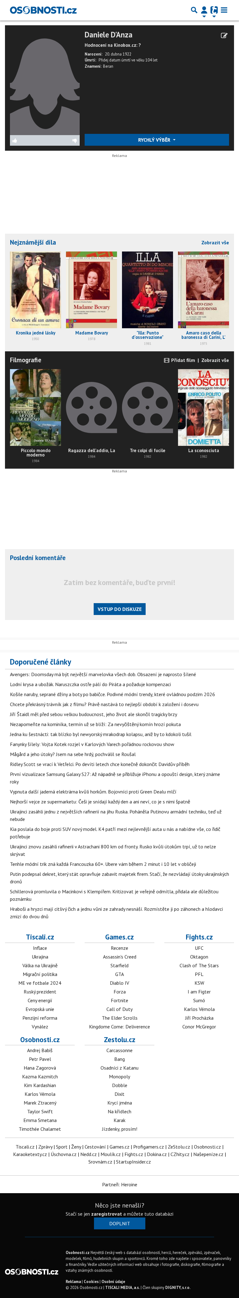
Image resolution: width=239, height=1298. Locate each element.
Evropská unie (40, 1009)
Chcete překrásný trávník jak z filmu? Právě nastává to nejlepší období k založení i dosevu (104, 704)
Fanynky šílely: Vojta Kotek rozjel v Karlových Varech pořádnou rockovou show (92, 744)
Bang (119, 1059)
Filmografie (25, 360)
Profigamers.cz (148, 1147)
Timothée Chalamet (40, 1129)
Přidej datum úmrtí (114, 60)
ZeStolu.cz (179, 1147)
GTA (119, 974)
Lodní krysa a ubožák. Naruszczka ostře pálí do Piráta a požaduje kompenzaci (90, 684)
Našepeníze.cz (208, 1154)
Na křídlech (119, 1111)
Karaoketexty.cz (30, 1154)
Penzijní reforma (39, 1018)
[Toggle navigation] (224, 9)
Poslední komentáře (38, 558)
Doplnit (119, 1223)
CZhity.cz (180, 1154)
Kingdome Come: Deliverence (119, 1026)
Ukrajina (40, 957)
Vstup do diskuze (120, 609)
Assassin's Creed (119, 957)
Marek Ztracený (40, 1103)
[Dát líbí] (27, 140)
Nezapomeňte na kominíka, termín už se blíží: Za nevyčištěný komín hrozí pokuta (95, 724)
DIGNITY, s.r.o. (177, 1287)
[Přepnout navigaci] (204, 9)
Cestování (95, 1147)
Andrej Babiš (40, 1050)
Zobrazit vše (215, 242)
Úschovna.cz (64, 1154)
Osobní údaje (113, 1281)
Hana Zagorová (40, 1068)
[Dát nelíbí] (62, 140)
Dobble (119, 1085)
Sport (62, 1147)
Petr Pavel (40, 1059)
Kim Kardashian (40, 1085)
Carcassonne (119, 1050)
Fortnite (119, 1000)
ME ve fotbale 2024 (39, 983)
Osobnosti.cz (40, 1039)
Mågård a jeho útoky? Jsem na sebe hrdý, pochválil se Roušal (73, 754)
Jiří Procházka (199, 1018)
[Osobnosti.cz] (43, 9)
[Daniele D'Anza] (45, 82)
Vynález (40, 1026)
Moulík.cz (111, 1154)
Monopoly (119, 1076)
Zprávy (45, 1147)
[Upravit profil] (224, 35)
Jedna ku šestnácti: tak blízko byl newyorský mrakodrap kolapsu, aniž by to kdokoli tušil (100, 734)
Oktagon (199, 957)
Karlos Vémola (199, 1009)
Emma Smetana (40, 1120)
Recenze (119, 948)
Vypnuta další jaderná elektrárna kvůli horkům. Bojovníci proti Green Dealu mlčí (93, 791)
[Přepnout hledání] (194, 9)
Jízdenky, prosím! (119, 1129)
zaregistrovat (106, 1214)
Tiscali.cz (40, 936)
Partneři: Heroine (119, 1184)
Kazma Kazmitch (40, 1076)
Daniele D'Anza (109, 34)
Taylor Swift (40, 1111)
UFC (199, 948)
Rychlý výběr (154, 140)
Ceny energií (40, 1000)
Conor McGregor (199, 1026)
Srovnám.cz (100, 1162)
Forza (120, 991)
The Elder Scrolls (120, 1018)
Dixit (119, 1094)
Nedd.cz (88, 1154)
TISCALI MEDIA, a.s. (122, 1287)
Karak (119, 1120)
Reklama (73, 1281)
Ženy (76, 1147)
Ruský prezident (40, 991)
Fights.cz (199, 936)
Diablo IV (119, 983)
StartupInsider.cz (133, 1162)
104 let (151, 60)
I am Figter (199, 991)
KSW (199, 983)
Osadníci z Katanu (119, 1068)
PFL (199, 974)
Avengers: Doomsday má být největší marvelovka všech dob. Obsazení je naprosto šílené (103, 674)
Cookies (91, 1281)
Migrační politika (40, 974)
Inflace (40, 948)
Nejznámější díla (33, 242)
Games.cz (119, 936)
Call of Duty (119, 1009)
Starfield (119, 965)
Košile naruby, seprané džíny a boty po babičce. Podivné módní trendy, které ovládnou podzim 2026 (112, 694)
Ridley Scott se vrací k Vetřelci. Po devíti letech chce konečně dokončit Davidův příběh (100, 764)
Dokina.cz (157, 1154)
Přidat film (182, 360)
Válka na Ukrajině (40, 965)
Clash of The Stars (199, 965)
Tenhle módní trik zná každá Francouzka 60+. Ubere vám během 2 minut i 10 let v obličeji (103, 864)
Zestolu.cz (119, 1039)
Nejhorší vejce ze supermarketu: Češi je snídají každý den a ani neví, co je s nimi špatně (100, 801)
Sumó (199, 1000)
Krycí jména (119, 1103)
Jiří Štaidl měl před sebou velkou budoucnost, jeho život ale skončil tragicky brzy (93, 714)
